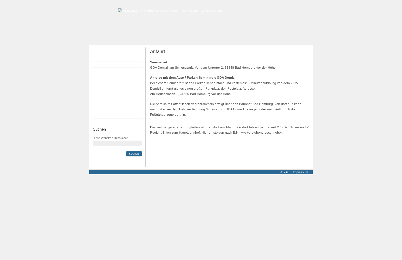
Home (98, 52)
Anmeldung (102, 77)
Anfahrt (99, 102)
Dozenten (101, 71)
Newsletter (102, 115)
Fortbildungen (104, 58)
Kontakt (99, 109)
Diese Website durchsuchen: (111, 138)
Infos (97, 96)
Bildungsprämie (105, 83)
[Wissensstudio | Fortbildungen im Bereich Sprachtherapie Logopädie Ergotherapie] (170, 11)
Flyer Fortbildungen (108, 64)
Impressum (300, 172)
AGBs (284, 172)
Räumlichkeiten (105, 90)
